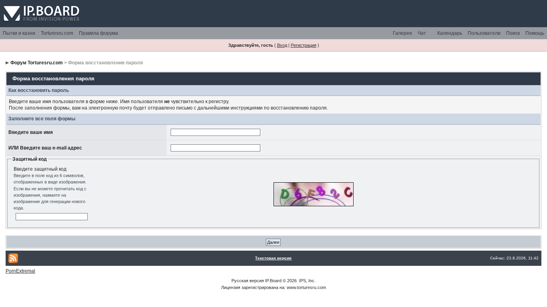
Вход (282, 45)
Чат (422, 33)
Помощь (534, 33)
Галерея (402, 33)
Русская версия (247, 280)
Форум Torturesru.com (36, 63)
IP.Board (273, 280)
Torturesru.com (57, 33)
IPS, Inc (306, 280)
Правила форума (98, 33)
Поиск (513, 33)
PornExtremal (20, 271)
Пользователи (484, 33)
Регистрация (303, 45)
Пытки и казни (19, 33)
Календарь (449, 33)
